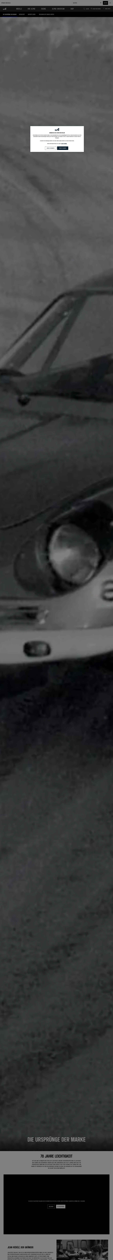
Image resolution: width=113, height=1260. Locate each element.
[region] (57, 139)
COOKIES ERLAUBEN (62, 148)
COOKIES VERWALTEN (50, 148)
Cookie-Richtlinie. (64, 143)
